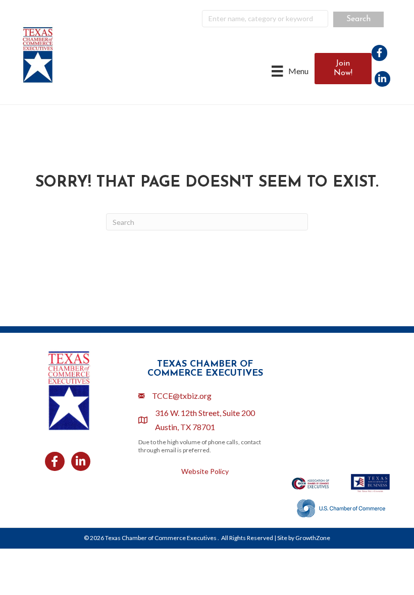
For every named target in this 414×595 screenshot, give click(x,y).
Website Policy (205, 471)
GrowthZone (312, 538)
